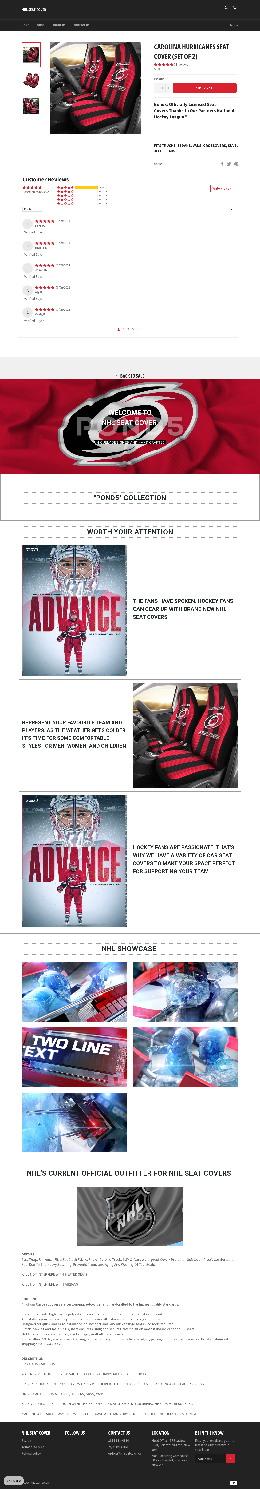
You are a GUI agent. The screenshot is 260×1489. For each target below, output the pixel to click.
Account (234, 25)
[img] (45, 221)
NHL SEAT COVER (34, 9)
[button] (164, 64)
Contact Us (82, 25)
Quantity (159, 79)
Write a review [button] (222, 188)
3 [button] (128, 329)
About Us (59, 25)
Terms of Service (33, 1447)
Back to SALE (132, 376)
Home (25, 25)
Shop (40, 25)
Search (26, 1441)
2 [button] (123, 329)
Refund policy (31, 1453)
